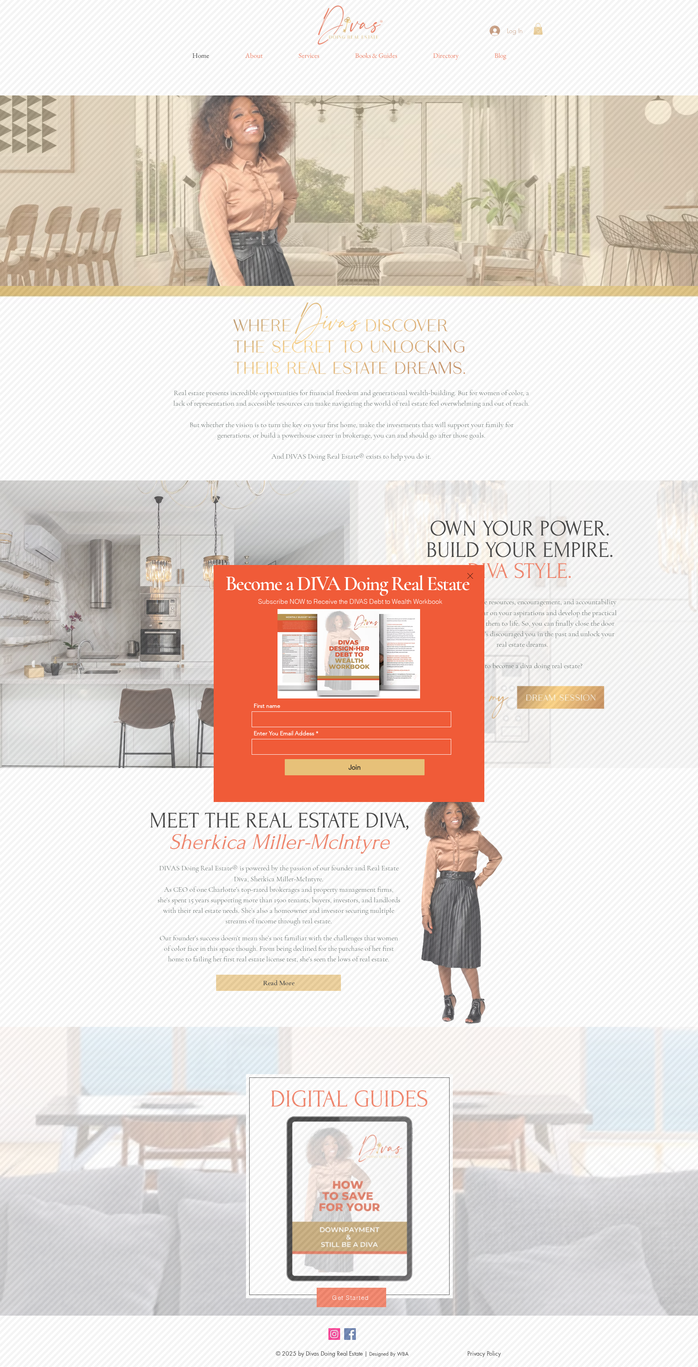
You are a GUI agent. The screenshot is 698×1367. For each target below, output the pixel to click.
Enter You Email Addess (284, 733)
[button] (470, 576)
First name (267, 706)
